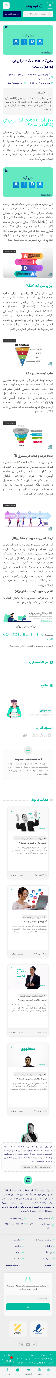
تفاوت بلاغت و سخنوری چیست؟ (32, 1079)
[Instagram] (21, 1345)
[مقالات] (39, 1370)
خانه (48, 1374)
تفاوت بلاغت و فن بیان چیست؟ (32, 1000)
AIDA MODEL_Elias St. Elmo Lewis (28, 637)
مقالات (39, 1374)
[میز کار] (8, 1370)
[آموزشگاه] (28, 1370)
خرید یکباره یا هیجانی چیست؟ (33, 843)
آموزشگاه (28, 1374)
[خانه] (48, 1370)
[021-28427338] (25, 1218)
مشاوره (17, 1374)
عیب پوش (32, 6)
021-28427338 (16, 1219)
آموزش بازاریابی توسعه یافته (39, 74)
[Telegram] (28, 1345)
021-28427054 (44, 1219)
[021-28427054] (53, 1218)
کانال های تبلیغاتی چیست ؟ (34, 921)
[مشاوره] (18, 1370)
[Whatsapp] (35, 1345)
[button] (49, 735)
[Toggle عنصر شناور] (8, 1360)
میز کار (8, 1374)
